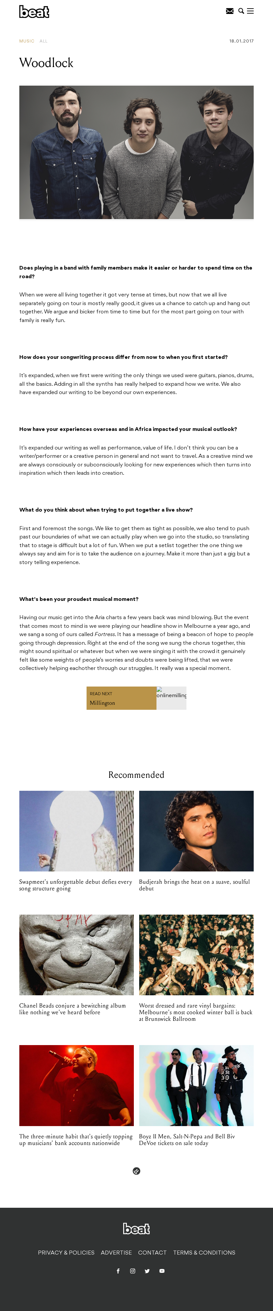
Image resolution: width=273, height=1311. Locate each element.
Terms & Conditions (204, 1253)
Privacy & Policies (66, 1253)
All (44, 41)
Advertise (116, 1253)
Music (27, 41)
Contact (152, 1253)
